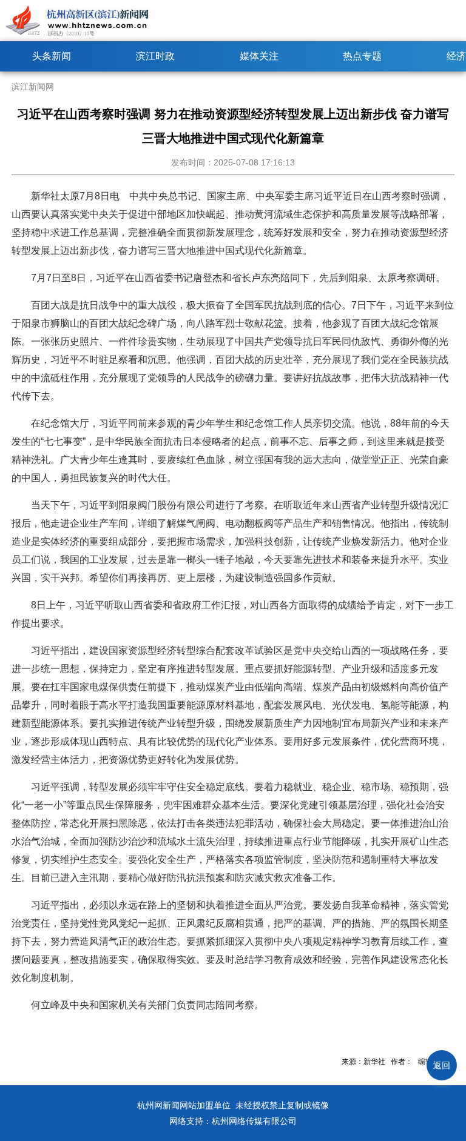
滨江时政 (155, 56)
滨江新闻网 (33, 86)
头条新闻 (51, 56)
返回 (441, 1065)
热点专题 (362, 56)
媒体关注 (259, 56)
